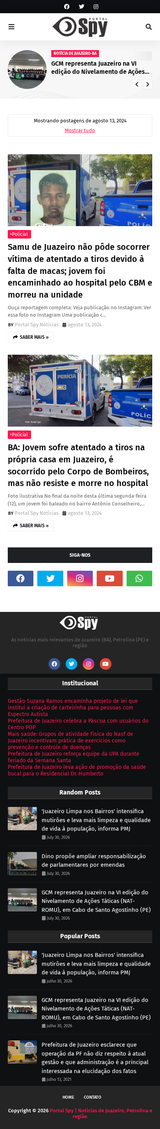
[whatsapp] (139, 578)
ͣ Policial (19, 234)
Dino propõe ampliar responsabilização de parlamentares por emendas (94, 861)
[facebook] (66, 7)
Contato (92, 1097)
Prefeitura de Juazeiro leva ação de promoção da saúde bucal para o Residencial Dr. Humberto (77, 770)
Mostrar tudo (80, 130)
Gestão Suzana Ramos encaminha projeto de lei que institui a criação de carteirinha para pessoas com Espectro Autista (73, 708)
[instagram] (95, 7)
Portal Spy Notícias (37, 325)
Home (68, 1097)
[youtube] (109, 578)
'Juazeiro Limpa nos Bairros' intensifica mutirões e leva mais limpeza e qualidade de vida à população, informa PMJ (96, 820)
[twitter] (81, 7)
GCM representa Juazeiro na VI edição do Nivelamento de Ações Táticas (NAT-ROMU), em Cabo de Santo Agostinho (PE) (98, 68)
